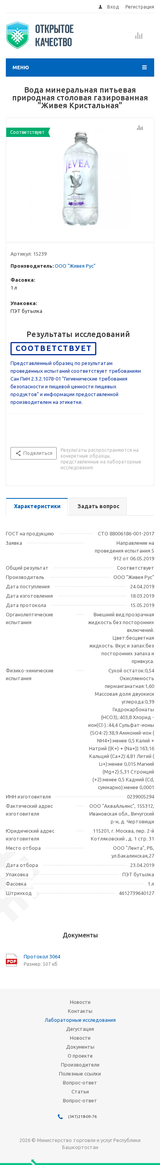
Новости (80, 1002)
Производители (80, 1064)
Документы (80, 1046)
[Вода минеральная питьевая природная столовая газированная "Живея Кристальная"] (80, 178)
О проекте (80, 1055)
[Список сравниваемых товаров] (139, 38)
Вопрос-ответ (80, 1082)
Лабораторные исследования (80, 1020)
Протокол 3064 (42, 956)
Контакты (80, 1011)
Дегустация (80, 1029)
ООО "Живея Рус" (75, 265)
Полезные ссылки (80, 1073)
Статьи (80, 1091)
